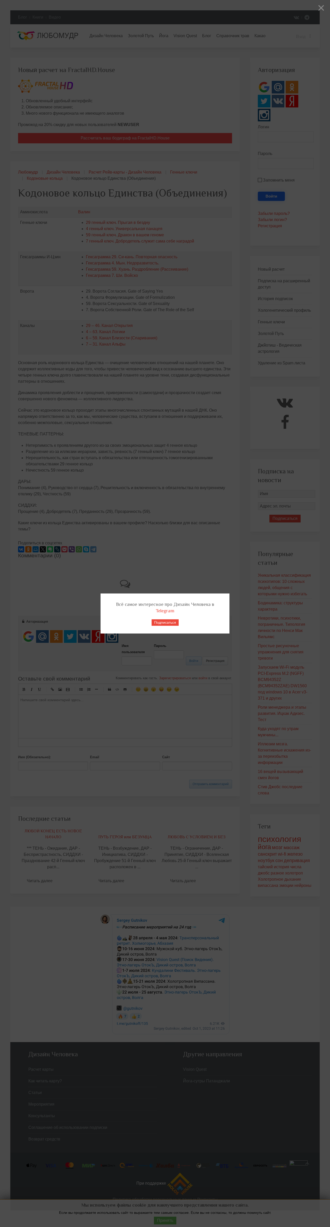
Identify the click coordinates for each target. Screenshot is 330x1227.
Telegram (165, 610)
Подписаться (165, 622)
